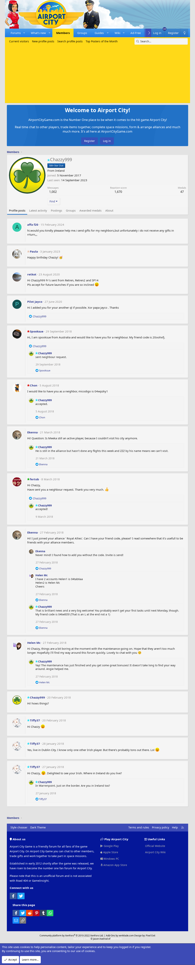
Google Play (111, 846)
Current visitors (19, 41)
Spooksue (36, 331)
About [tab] (109, 210)
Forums (16, 33)
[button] (24, 33)
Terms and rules (138, 827)
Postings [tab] (56, 210)
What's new (38, 33)
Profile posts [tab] (17, 210)
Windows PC (111, 858)
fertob (34, 479)
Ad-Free (135, 33)
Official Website (154, 846)
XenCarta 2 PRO (81, 938)
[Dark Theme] (184, 33)
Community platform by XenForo (71, 935)
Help (175, 827)
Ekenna (32, 432)
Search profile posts (70, 41)
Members (63, 33)
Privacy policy (160, 827)
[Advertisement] (97, 73)
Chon (33, 385)
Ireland (60, 170)
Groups (82, 33)
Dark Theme (38, 827)
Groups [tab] (71, 210)
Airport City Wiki (155, 852)
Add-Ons (110, 935)
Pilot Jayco (34, 301)
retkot (31, 274)
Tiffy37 (35, 720)
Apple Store (110, 852)
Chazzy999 (45, 353)
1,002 (53, 192)
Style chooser (18, 827)
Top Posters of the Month (102, 41)
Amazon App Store (115, 865)
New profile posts (43, 41)
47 (182, 192)
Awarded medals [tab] (90, 210)
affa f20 (32, 224)
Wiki (117, 33)
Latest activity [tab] (38, 210)
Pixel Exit (150, 935)
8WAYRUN (116, 938)
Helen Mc (41, 575)
